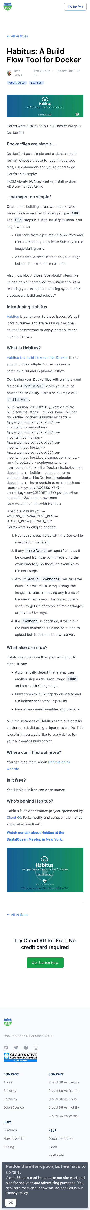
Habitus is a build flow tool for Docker (37, 357)
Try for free (75, 6)
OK (11, 1202)
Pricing (8, 1147)
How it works (13, 1138)
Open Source (13, 1107)
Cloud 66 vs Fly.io (62, 1099)
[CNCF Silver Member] (20, 1057)
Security (9, 1091)
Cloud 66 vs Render (64, 1091)
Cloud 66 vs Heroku (64, 1082)
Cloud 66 (14, 817)
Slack (52, 1147)
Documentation (60, 1138)
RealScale (56, 1155)
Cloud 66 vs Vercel (63, 1116)
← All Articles (17, 36)
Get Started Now (45, 963)
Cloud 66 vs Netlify (63, 1107)
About (8, 1082)
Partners (10, 1099)
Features (10, 1130)
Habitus (13, 316)
